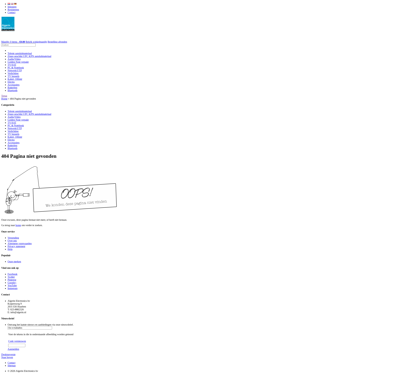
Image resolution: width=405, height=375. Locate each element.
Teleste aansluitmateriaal (20, 53)
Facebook (12, 274)
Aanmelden (13, 349)
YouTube (12, 285)
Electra (11, 82)
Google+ (12, 282)
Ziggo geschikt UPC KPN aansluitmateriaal (29, 56)
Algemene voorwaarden (20, 243)
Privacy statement (16, 246)
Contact (11, 12)
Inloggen (12, 6)
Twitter (11, 277)
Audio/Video (14, 59)
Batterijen (12, 87)
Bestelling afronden (57, 41)
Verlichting (13, 73)
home (18, 225)
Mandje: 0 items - (13, 41)
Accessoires (13, 84)
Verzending (13, 237)
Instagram (12, 288)
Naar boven (7, 357)
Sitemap (12, 365)
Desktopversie (8, 354)
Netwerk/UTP (15, 70)
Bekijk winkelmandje (36, 41)
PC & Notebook (16, 67)
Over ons (12, 240)
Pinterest (12, 279)
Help (10, 249)
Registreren (13, 9)
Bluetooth (12, 90)
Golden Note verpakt (18, 62)
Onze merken (14, 261)
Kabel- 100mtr (15, 79)
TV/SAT (12, 64)
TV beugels (13, 76)
